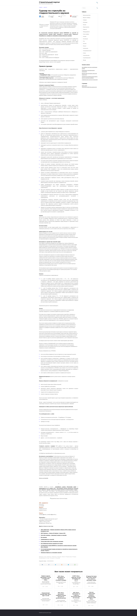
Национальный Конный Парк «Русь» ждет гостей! (45, 594)
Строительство (86, 55)
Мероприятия (86, 27)
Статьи (84, 53)
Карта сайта (84, 85)
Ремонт (84, 45)
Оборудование (86, 31)
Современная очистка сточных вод (90, 79)
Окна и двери (86, 34)
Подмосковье (69, 556)
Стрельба (58, 558)
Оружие (59, 556)
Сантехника (85, 48)
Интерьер (85, 22)
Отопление (85, 38)
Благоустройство (86, 15)
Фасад (84, 60)
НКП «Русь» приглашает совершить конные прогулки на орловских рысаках (61, 595)
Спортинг (53, 558)
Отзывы (84, 36)
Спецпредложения (87, 50)
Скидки (74, 556)
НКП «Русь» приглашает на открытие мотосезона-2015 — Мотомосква (76, 595)
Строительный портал (49, 2)
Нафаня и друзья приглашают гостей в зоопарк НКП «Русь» (45, 578)
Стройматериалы (86, 57)
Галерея (85, 19)
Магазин (49, 556)
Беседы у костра (43, 556)
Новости (85, 29)
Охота (63, 556)
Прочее (84, 43)
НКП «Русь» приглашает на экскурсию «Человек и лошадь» (60, 578)
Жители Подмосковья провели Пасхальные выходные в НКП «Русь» (91, 595)
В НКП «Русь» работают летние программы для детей (76, 578)
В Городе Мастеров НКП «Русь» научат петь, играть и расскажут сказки (91, 578)
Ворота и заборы (86, 17)
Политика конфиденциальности (89, 87)
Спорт (48, 558)
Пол (84, 41)
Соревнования (43, 558)
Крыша (84, 24)
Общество (54, 556)
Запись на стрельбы (43, 478)
